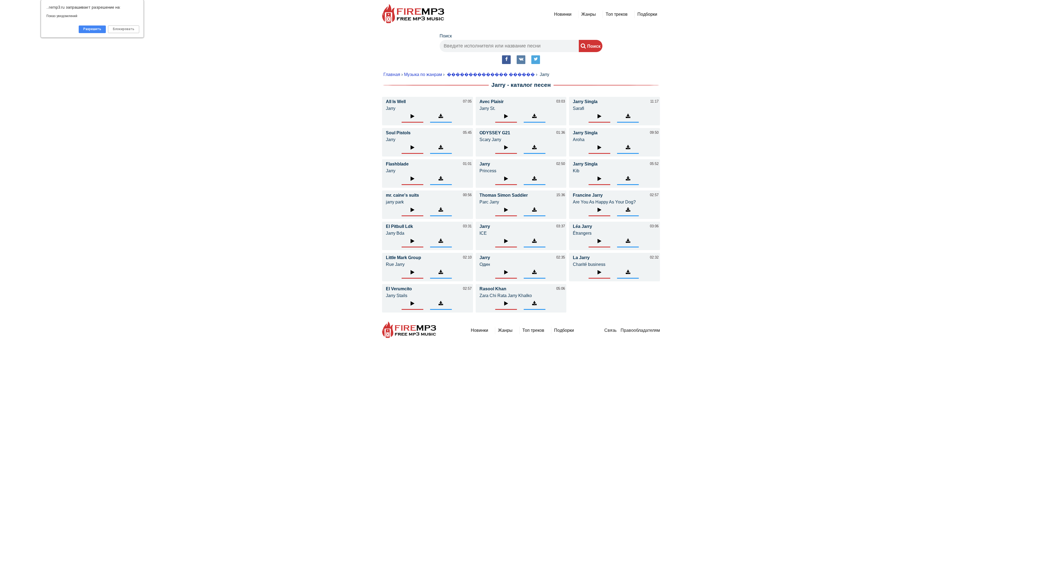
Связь (610, 330)
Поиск (446, 36)
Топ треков (617, 14)
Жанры (588, 14)
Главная (391, 74)
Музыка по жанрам (423, 74)
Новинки (562, 14)
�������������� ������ (491, 74)
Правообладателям (640, 330)
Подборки (647, 14)
